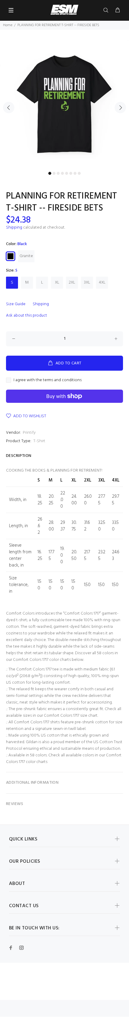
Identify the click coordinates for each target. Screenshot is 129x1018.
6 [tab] (70, 173)
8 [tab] (79, 173)
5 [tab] (66, 173)
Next (120, 107)
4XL (102, 282)
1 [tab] (49, 173)
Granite (26, 256)
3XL (87, 282)
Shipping (14, 227)
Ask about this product (26, 315)
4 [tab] (62, 173)
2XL (72, 282)
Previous (8, 107)
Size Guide (16, 304)
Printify (29, 432)
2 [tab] (54, 173)
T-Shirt (39, 441)
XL (57, 282)
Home (7, 25)
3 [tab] (58, 173)
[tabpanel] (64, 104)
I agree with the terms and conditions (48, 380)
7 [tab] (75, 173)
